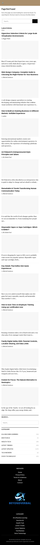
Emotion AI (5, 438)
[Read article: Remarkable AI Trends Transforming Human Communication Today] (20, 205)
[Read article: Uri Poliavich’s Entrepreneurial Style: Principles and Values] (20, 168)
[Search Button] (38, 3)
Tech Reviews (6, 452)
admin (4, 116)
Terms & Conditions (20, 477)
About (20, 480)
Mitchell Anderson (8, 77)
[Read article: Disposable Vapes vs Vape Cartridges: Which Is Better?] (20, 244)
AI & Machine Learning (9, 434)
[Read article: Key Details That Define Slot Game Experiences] (20, 282)
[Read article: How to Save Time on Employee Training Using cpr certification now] (20, 321)
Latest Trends (6, 445)
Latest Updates (7, 449)
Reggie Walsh (6, 39)
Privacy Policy (20, 475)
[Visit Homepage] (3, 3)
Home (20, 472)
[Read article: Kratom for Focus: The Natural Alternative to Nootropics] (20, 396)
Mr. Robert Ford (7, 157)
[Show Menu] (34, 3)
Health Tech (6, 441)
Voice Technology (8, 456)
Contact (20, 482)
